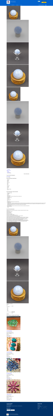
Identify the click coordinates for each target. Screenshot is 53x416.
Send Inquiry (44, 2)
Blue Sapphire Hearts (9, 373)
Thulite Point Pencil (9, 394)
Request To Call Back (9, 170)
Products (8, 171)
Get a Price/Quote (8, 176)
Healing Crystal (8, 172)
